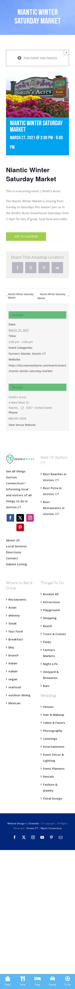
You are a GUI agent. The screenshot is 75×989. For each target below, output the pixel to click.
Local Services (16, 546)
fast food (15, 631)
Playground (51, 610)
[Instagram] (30, 518)
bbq (11, 647)
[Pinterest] (20, 527)
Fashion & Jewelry (50, 787)
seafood (14, 687)
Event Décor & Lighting (53, 757)
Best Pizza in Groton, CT (52, 491)
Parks (47, 642)
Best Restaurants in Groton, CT (53, 508)
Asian (12, 607)
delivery (14, 615)
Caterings (50, 739)
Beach (47, 626)
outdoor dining (19, 695)
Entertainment (53, 747)
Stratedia (34, 823)
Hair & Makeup (53, 715)
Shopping (50, 618)
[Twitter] (20, 518)
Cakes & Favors (54, 723)
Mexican (14, 703)
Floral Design (52, 798)
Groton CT (32, 828)
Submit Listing (17, 564)
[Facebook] (10, 518)
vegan (12, 679)
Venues (48, 707)
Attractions (51, 602)
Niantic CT (39, 354)
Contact (12, 558)
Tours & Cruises (54, 634)
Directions (13, 552)
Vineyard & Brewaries (51, 675)
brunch (13, 655)
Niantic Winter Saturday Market (21, 295)
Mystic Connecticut (51, 828)
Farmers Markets (49, 653)
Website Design (16, 823)
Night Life (50, 664)
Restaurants (17, 599)
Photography (52, 731)
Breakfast (15, 639)
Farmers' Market (19, 354)
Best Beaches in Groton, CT (54, 477)
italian (13, 671)
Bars (46, 686)
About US (13, 540)
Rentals (48, 776)
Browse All (50, 594)
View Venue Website (22, 425)
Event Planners (54, 768)
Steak (12, 623)
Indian (12, 663)
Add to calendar (26, 236)
